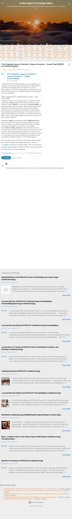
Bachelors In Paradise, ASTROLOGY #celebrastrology (22, 461)
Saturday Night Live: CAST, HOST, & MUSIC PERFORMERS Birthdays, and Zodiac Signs (30, 497)
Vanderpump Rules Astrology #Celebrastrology (18, 499)
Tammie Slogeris (13, 80)
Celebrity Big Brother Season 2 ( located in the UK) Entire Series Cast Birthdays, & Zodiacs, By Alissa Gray (36, 494)
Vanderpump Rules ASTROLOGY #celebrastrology (21, 371)
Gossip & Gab (16, 140)
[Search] (69, 4)
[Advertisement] (36, 25)
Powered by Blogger (37, 502)
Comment (6, 158)
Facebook (6, 144)
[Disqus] (36, 193)
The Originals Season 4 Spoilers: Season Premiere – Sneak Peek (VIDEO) (22, 76)
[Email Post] (6, 164)
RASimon (40, 506)
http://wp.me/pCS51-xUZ (35, 153)
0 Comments (26, 70)
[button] (69, 64)
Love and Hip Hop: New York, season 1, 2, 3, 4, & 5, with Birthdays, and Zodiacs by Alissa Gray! (33, 490)
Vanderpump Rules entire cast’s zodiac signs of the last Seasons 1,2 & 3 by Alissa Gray (31, 489)
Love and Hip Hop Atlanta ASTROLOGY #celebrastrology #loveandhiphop (30, 325)
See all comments (17, 158)
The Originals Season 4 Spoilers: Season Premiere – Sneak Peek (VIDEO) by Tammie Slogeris (34, 168)
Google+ (32, 147)
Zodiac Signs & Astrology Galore (36, 3)
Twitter (12, 144)
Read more (66, 295)
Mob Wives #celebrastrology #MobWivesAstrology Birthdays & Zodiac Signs (31, 415)
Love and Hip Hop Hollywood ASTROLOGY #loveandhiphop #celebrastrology (31, 393)
